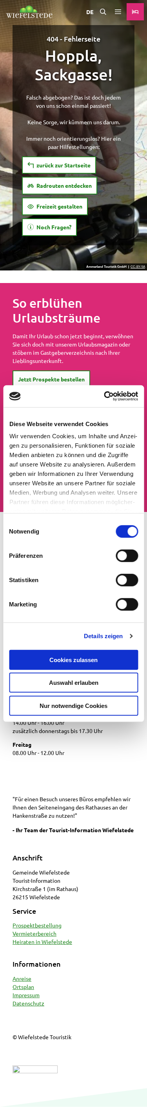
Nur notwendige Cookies (73, 705)
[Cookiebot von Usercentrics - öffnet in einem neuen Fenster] (104, 396)
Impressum (26, 994)
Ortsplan (23, 986)
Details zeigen (103, 636)
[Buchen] (135, 11)
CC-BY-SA (138, 267)
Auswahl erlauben (73, 682)
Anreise (22, 978)
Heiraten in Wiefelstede (42, 941)
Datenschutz (28, 1003)
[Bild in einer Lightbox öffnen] (35, 1083)
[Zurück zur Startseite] (29, 12)
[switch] (127, 555)
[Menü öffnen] (118, 11)
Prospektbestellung (37, 925)
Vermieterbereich (34, 933)
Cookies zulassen (73, 659)
